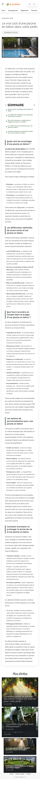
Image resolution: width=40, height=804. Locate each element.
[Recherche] (29, 4)
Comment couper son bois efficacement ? (19, 725)
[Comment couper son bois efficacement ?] (20, 717)
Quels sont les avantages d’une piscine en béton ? (20, 110)
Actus (6, 694)
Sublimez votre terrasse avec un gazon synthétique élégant (19, 767)
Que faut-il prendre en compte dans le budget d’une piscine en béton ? (19, 121)
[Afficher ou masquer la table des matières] (29, 105)
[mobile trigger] (3, 4)
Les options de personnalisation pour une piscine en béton (20, 126)
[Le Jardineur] (13, 4)
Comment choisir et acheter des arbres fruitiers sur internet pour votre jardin (20, 699)
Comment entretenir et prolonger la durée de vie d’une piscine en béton (20, 132)
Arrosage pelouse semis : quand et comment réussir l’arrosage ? (18, 749)
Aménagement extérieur (11, 32)
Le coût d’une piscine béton (15, 149)
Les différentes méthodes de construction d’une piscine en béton (20, 115)
